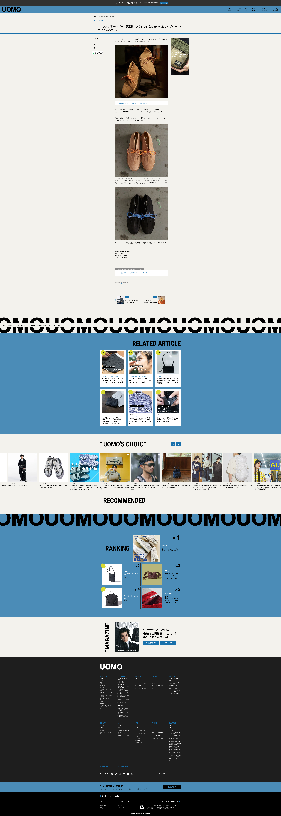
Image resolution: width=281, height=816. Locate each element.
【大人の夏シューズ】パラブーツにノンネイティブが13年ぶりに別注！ (132, 103)
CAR (238, 10)
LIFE (246, 10)
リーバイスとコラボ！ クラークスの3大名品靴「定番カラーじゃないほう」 (133, 272)
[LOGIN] (273, 9)
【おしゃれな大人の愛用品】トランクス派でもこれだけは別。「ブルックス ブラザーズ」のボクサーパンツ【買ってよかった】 (113, 380)
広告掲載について (103, 808)
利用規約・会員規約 (121, 807)
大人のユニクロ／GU (170, 594)
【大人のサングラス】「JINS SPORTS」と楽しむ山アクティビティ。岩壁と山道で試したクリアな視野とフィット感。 (43, 487)
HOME (4, 325)
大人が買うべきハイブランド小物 (137, 416)
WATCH (255, 8)
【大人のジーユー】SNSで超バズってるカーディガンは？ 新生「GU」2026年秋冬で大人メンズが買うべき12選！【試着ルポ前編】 (165, 487)
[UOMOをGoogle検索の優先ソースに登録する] (97, 52)
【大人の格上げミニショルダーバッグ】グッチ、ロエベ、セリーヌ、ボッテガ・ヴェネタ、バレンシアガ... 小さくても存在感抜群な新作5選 (171, 576)
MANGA (264, 8)
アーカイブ (99, 21)
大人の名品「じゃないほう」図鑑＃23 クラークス (128, 273)
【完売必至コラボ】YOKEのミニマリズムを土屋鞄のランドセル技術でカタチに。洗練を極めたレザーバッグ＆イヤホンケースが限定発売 (167, 381)
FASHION (230, 8)
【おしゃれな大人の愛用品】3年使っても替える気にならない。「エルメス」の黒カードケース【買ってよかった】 (168, 419)
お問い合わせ (120, 805)
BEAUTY (230, 10)
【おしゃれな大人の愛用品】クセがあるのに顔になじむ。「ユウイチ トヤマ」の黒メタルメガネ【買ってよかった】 (140, 380)
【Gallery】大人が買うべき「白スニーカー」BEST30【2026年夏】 (170, 549)
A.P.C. (125, 600)
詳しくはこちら (164, 3)
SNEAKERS (247, 8)
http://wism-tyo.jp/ (118, 283)
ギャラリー (165, 547)
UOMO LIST (239, 8)
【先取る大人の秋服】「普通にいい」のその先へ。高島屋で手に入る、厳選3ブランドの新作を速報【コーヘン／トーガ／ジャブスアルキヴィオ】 (104, 487)
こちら (169, 808)
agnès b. (126, 577)
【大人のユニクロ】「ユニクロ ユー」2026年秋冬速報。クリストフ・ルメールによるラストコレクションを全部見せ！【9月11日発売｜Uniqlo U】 (172, 599)
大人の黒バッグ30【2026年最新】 (131, 574)
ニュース (160, 376)
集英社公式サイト (103, 805)
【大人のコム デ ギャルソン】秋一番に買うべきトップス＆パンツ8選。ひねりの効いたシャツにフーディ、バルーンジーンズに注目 (140, 420)
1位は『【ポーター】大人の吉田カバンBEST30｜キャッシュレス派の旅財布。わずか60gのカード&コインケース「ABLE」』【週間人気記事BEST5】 (112, 420)
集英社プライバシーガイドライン (106, 807)
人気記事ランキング (107, 416)
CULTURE (264, 10)
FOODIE (255, 10)
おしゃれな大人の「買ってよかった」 (111, 376)
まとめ (167, 571)
